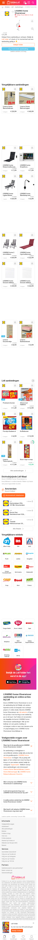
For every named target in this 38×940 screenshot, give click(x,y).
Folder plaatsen (6, 838)
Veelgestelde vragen (8, 824)
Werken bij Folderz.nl (8, 840)
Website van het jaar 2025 (9, 843)
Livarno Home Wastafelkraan (13, 769)
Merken (4, 831)
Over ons (4, 836)
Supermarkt (15, 765)
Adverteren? (5, 826)
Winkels (7, 7)
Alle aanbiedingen (7, 829)
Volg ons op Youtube (8, 859)
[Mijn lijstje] (29, 2)
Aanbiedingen (19, 7)
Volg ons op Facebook (9, 854)
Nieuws (4, 845)
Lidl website (23, 712)
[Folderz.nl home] (13, 3)
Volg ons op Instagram (9, 856)
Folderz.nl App (6, 833)
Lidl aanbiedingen (10, 380)
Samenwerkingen (7, 872)
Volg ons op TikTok (8, 861)
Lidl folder (5, 39)
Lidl (12, 7)
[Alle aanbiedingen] (33, 380)
